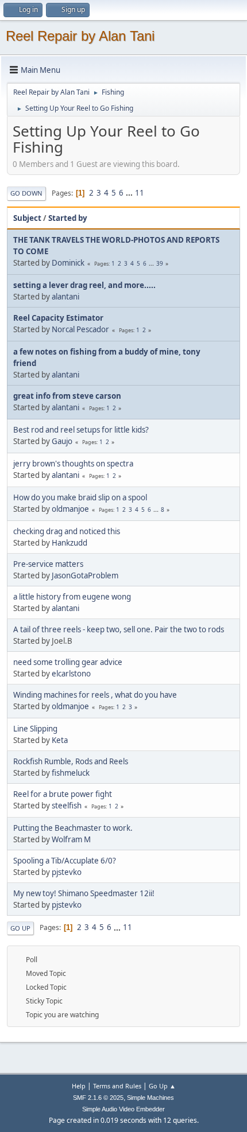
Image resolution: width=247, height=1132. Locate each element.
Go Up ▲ (162, 1086)
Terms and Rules (117, 1086)
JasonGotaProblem (85, 575)
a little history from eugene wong (72, 597)
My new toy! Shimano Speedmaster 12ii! (84, 893)
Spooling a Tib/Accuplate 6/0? (64, 860)
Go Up (20, 928)
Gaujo (62, 441)
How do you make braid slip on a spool (80, 497)
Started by (67, 218)
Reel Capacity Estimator (58, 318)
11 (139, 193)
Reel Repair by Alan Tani (80, 36)
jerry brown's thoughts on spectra (73, 463)
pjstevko (67, 872)
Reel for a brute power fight (62, 794)
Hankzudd (69, 543)
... (130, 193)
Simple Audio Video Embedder (123, 1109)
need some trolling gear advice (67, 662)
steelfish (67, 805)
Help (79, 1086)
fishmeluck (71, 773)
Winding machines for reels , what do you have (95, 695)
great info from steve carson (67, 396)
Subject (27, 218)
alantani (65, 296)
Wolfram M (71, 839)
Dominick (68, 263)
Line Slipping (35, 728)
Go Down (26, 193)
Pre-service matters (48, 564)
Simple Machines (150, 1097)
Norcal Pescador (80, 329)
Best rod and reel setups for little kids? (81, 430)
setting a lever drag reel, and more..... (84, 285)
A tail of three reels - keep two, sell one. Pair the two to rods (118, 629)
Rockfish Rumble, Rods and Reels (70, 761)
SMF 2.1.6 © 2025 (98, 1097)
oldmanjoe (70, 509)
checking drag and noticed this (66, 531)
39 (159, 263)
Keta (60, 740)
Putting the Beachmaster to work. (73, 828)
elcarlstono (71, 673)
